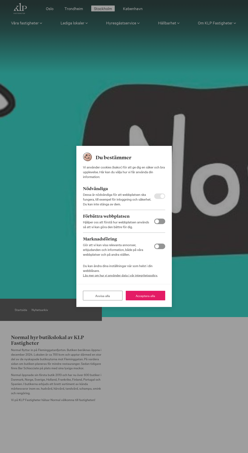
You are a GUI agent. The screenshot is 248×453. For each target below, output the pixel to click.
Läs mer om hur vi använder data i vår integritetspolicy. (120, 275)
